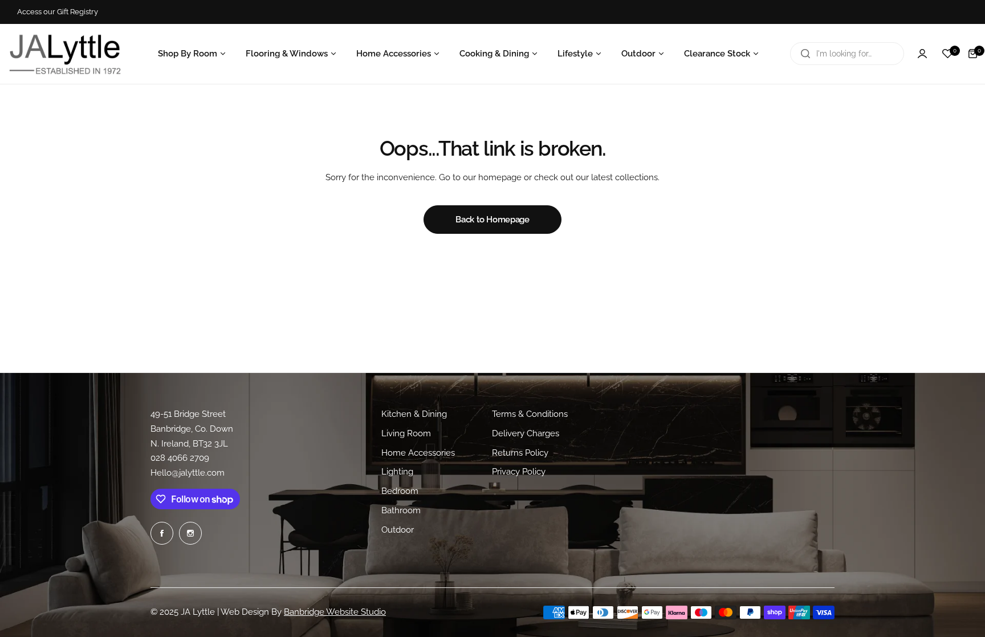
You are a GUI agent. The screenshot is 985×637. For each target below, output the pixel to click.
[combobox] (847, 53)
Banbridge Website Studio (335, 612)
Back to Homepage (492, 219)
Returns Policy (520, 452)
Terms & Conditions (530, 414)
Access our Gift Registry (57, 11)
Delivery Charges (525, 433)
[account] (922, 53)
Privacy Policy (519, 471)
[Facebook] (161, 533)
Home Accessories (418, 452)
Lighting (397, 471)
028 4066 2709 (179, 458)
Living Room (406, 433)
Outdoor (397, 529)
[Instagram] (190, 533)
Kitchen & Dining (414, 414)
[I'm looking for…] (805, 53)
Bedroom (399, 491)
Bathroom (401, 510)
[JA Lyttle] (65, 54)
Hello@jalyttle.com (187, 473)
